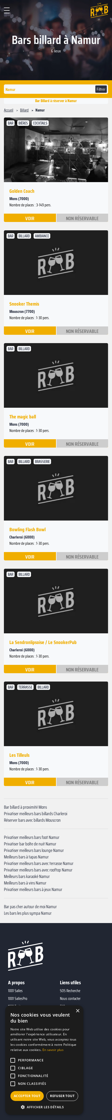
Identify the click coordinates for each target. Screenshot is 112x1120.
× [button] (77, 1011)
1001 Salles (15, 991)
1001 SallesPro (17, 998)
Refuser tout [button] (62, 1096)
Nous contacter (70, 998)
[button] (44, 1107)
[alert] (44, 1060)
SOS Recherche (70, 991)
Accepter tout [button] (27, 1096)
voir (29, 218)
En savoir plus (53, 1050)
